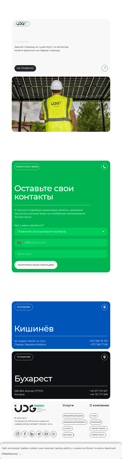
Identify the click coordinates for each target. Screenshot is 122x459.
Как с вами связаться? (29, 225)
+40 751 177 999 (99, 394)
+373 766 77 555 (99, 344)
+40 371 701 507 (99, 391)
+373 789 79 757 (98, 341)
